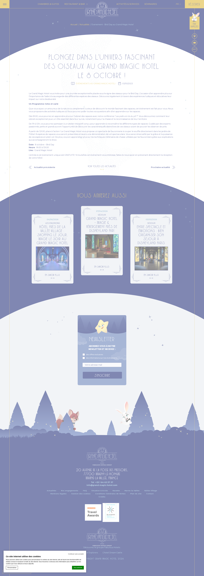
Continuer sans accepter (76, 554)
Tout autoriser (78, 567)
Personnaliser (11, 567)
